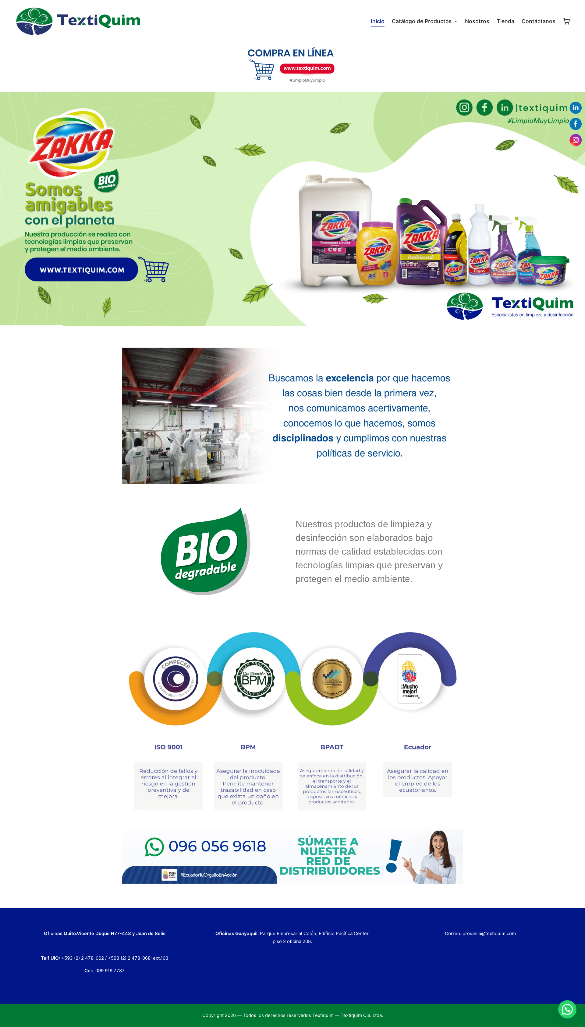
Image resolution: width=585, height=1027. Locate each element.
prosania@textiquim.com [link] (489, 933)
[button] (567, 1009)
